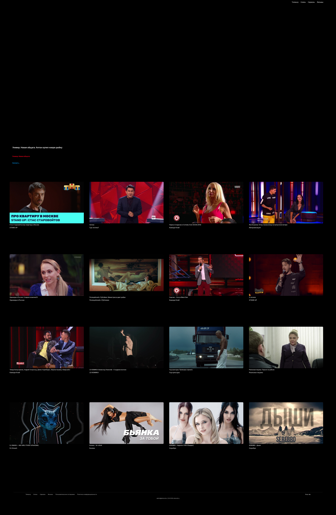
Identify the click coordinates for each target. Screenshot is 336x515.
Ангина (91, 225)
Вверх (307, 494)
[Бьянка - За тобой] (126, 423)
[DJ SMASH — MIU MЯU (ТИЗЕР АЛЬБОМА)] (47, 423)
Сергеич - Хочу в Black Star (178, 297)
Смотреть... (16, 163)
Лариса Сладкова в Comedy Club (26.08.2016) (185, 225)
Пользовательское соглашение (65, 494)
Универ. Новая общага (21, 156)
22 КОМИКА (94, 372)
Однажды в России (17, 300)
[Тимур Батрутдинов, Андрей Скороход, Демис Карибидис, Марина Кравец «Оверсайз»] (47, 347)
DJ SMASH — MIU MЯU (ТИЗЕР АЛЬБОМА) (24, 445)
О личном (252, 297)
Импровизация (255, 228)
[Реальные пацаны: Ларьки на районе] (286, 347)
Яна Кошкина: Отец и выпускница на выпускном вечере (268, 225)
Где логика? (94, 228)
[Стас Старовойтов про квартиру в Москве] (47, 202)
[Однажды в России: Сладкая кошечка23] (47, 275)
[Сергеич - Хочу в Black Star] (206, 275)
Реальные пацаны (256, 372)
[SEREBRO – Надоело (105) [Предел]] (206, 423)
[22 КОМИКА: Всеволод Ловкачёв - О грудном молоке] (126, 347)
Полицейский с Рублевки (99, 300)
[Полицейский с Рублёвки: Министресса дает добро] (126, 275)
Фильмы (320, 2)
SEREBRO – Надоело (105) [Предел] (181, 445)
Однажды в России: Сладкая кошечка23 (24, 297)
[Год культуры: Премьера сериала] (206, 347)
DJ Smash (13, 448)
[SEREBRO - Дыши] (286, 423)
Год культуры (174, 372)
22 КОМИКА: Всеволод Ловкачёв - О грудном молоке (107, 370)
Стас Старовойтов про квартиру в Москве (24, 225)
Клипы (303, 2)
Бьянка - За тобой (95, 445)
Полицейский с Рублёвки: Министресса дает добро (107, 297)
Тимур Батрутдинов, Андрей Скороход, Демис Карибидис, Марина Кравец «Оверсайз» (40, 370)
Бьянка (92, 448)
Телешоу (295, 2)
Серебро (172, 448)
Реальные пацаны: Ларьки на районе (261, 370)
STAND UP (13, 228)
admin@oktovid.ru (162, 498)
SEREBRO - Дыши (255, 445)
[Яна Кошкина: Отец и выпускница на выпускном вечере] (286, 202)
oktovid (11, 2)
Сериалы (311, 2)
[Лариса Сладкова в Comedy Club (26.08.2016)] (206, 202)
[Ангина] (126, 202)
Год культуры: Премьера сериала (180, 370)
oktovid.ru (176, 498)
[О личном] (286, 275)
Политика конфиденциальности (87, 494)
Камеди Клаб (174, 228)
